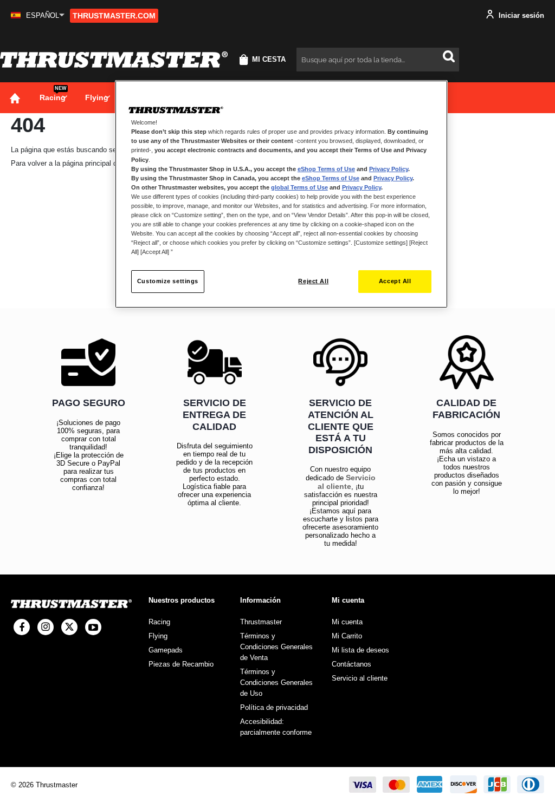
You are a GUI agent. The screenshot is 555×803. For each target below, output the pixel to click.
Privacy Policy (388, 169)
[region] (281, 194)
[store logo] (114, 59)
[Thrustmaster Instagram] (45, 627)
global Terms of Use (299, 187)
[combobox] (377, 59)
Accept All (395, 281)
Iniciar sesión (520, 15)
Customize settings (167, 281)
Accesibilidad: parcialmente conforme (276, 726)
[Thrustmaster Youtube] (93, 627)
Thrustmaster (261, 622)
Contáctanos (351, 664)
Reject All (313, 281)
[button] (37, 15)
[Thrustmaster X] (69, 627)
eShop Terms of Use (326, 169)
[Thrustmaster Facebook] (22, 627)
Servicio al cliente (347, 482)
